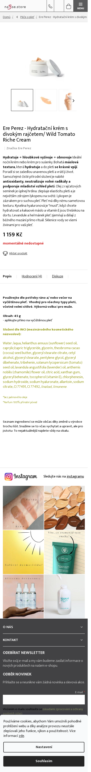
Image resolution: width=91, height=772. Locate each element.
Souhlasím (44, 761)
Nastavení (44, 747)
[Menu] (81, 6)
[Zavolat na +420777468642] (50, 6)
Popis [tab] (7, 276)
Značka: (18, 148)
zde (21, 736)
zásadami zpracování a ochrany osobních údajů (43, 711)
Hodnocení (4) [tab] (32, 276)
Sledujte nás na (63, 476)
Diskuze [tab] (57, 276)
